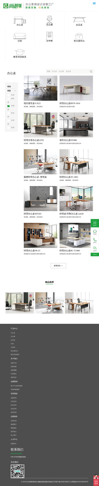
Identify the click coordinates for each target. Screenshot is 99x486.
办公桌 (13, 333)
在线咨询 (14, 421)
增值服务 (14, 428)
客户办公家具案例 (16, 386)
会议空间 (14, 409)
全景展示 (14, 374)
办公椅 (13, 336)
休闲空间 (14, 412)
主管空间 (14, 401)
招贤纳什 (14, 443)
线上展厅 (14, 435)
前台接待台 (14, 351)
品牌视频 (14, 370)
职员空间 (14, 405)
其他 (12, 127)
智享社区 (14, 377)
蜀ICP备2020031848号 (62, 482)
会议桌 (13, 340)
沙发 (12, 344)
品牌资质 (14, 366)
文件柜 (13, 347)
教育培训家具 (15, 354)
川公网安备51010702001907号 (78, 482)
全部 (12, 95)
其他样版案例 (15, 389)
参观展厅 (14, 424)
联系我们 (14, 431)
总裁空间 (14, 398)
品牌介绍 (14, 363)
